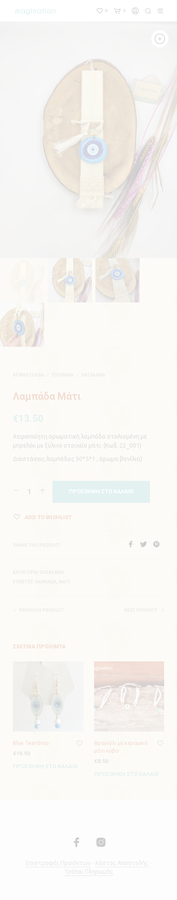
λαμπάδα (46, 581)
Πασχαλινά (93, 375)
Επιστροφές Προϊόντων (58, 863)
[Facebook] (133, 545)
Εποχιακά (62, 375)
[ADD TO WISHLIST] (79, 743)
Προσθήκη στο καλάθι (45, 766)
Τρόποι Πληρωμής (88, 872)
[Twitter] (146, 545)
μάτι (64, 581)
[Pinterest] (158, 545)
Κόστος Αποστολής (121, 863)
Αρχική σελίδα (28, 375)
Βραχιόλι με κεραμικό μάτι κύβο (121, 747)
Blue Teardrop (31, 743)
